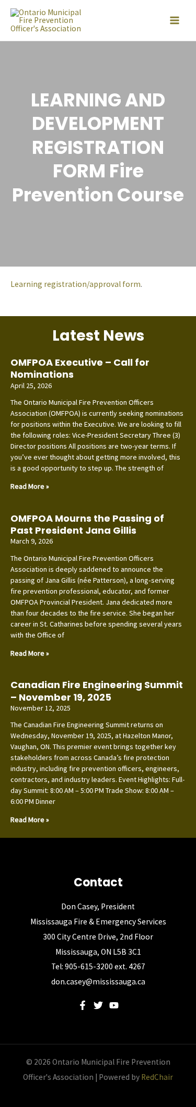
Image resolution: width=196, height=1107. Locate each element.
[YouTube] (114, 1005)
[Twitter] (98, 1005)
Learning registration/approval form (75, 284)
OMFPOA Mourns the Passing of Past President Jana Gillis (87, 524)
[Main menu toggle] (175, 20)
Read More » (29, 486)
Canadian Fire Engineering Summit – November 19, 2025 (96, 690)
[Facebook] (82, 1005)
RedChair (157, 1077)
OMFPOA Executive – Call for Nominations (79, 368)
